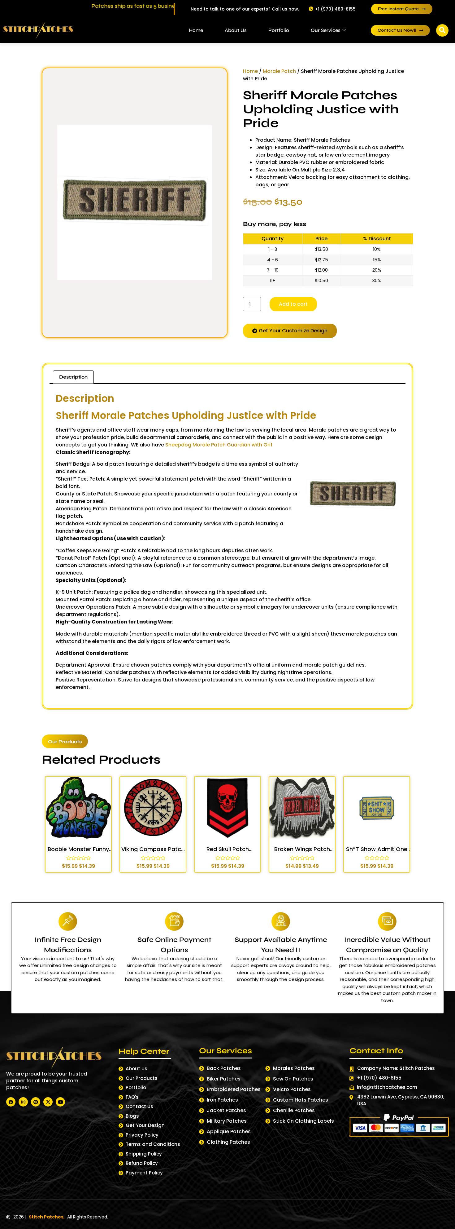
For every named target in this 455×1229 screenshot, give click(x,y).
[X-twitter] (48, 1102)
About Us (236, 30)
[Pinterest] (35, 1102)
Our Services (325, 30)
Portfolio (278, 30)
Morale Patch (279, 71)
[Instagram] (23, 1102)
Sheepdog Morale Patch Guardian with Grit (218, 444)
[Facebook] (10, 1102)
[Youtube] (60, 1102)
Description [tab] (73, 377)
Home (196, 30)
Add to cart (293, 304)
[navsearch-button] (442, 30)
